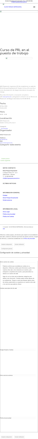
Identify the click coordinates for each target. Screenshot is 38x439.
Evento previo (6, 158)
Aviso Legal (6, 212)
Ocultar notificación (19, 244)
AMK (4, 228)
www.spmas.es (7, 96)
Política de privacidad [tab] (5, 418)
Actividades (4, 128)
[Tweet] (1, 149)
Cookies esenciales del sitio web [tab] (8, 288)
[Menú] (34, 7)
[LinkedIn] (1, 151)
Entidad (5, 195)
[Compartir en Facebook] (1, 147)
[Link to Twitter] (34, 230)
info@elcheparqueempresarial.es (19, 2)
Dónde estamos (7, 200)
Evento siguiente (5, 160)
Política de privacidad (9, 214)
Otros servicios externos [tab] (6, 375)
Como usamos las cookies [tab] (7, 262)
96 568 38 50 (3, 139)
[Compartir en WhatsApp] (1, 153)
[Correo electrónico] (1, 155)
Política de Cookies (8, 216)
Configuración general (6, 248)
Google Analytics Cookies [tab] (6, 350)
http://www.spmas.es (6, 142)
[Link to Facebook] (31, 230)
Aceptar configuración (6, 244)
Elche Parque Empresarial (10, 198)
